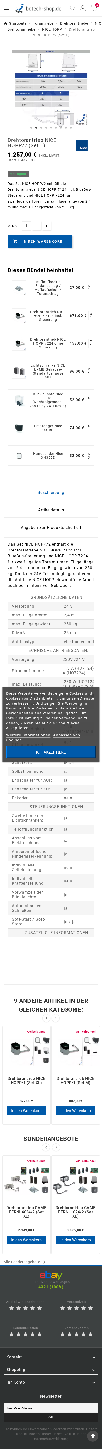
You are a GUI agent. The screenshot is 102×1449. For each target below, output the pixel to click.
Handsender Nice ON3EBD (48, 455)
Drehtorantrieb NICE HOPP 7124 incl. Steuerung (48, 316)
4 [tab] (46, 128)
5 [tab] (51, 128)
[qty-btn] (46, 225)
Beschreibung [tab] (51, 492)
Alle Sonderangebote (25, 1262)
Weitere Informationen (28, 734)
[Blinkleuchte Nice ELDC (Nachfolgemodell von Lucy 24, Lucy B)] (19, 400)
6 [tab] (55, 128)
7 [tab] (60, 128)
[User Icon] (83, 8)
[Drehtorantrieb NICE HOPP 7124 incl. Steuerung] (19, 316)
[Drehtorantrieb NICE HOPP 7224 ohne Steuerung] (19, 343)
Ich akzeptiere (51, 752)
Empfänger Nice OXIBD (48, 428)
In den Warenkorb (26, 1110)
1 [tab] (31, 128)
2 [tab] (36, 128)
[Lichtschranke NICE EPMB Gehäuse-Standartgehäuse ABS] (19, 371)
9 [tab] (70, 128)
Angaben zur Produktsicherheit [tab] (51, 527)
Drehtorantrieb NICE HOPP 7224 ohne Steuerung (48, 343)
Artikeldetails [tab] (51, 510)
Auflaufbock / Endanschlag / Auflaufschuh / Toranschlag (48, 288)
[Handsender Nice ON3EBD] (19, 455)
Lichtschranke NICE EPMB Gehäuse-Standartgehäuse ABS (48, 371)
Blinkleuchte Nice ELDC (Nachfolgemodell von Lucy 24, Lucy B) (48, 400)
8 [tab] (65, 128)
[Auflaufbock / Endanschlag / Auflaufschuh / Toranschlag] (19, 287)
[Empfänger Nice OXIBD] (19, 428)
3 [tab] (41, 128)
